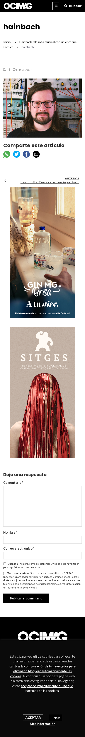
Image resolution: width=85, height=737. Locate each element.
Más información (42, 724)
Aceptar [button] (33, 718)
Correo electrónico (18, 548)
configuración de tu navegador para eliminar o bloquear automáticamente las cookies (43, 671)
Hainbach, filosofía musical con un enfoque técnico (49, 182)
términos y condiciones (23, 587)
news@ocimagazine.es (48, 583)
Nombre (10, 532)
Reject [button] (56, 718)
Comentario (13, 482)
